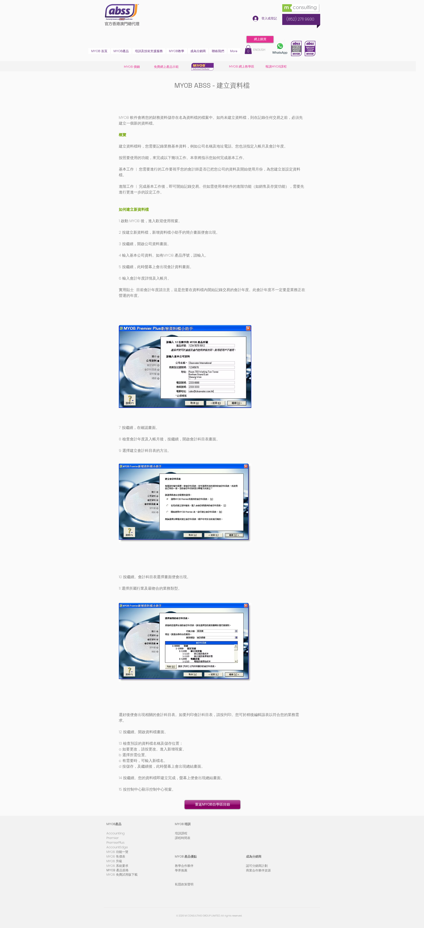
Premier (112, 838)
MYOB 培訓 (183, 824)
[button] (121, 51)
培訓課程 (181, 833)
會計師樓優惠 (255, 824)
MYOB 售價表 (115, 856)
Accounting (115, 833)
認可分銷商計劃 (257, 866)
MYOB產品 (113, 824)
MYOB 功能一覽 (117, 852)
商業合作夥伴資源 (258, 870)
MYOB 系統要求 (117, 866)
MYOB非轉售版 (256, 838)
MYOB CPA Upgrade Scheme (268, 842)
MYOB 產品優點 (186, 856)
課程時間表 (182, 838)
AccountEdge (117, 847)
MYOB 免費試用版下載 (122, 874)
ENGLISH (259, 49)
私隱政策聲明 (184, 884)
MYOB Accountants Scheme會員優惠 (274, 833)
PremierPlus (115, 842)
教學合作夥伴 (184, 866)
